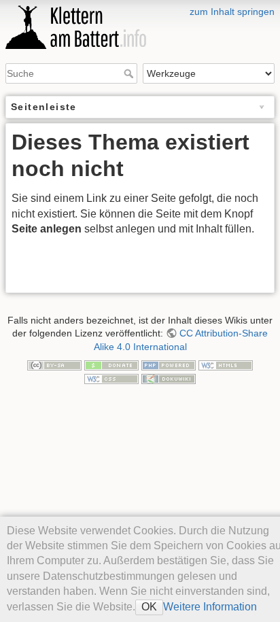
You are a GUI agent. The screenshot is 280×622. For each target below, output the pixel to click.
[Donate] (111, 364)
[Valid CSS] (111, 378)
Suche (130, 73)
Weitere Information (210, 606)
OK (149, 606)
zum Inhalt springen (232, 11)
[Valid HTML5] (225, 364)
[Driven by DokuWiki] (168, 378)
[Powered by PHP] (168, 364)
